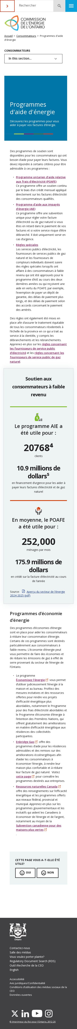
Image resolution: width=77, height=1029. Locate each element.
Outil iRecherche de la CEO (27, 965)
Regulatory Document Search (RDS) (32, 961)
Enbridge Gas (25, 742)
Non (50, 872)
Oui (28, 872)
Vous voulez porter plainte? (27, 957)
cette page (23, 776)
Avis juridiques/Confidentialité (27, 983)
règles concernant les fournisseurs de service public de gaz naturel (37, 357)
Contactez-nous (20, 948)
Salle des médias (20, 952)
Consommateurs (26, 36)
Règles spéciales (27, 245)
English (14, 970)
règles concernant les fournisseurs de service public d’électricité (38, 348)
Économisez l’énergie (30, 680)
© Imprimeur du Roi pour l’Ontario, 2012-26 (32, 1021)
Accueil (8, 36)
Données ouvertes (21, 995)
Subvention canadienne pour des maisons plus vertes (38, 828)
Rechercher (27, 5)
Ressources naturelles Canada (36, 786)
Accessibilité (17, 979)
